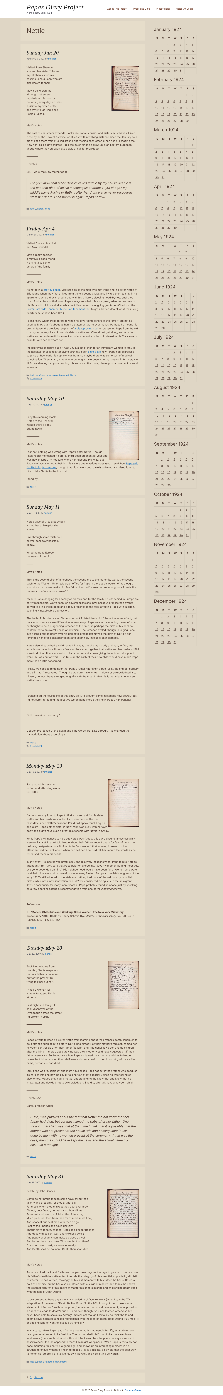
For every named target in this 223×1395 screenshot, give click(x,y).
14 (162, 57)
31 (181, 70)
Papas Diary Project (55, 7)
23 (175, 64)
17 (181, 57)
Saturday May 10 (45, 399)
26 (193, 64)
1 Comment (36, 378)
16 (174, 57)
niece (47, 208)
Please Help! (163, 8)
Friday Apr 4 (41, 229)
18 (187, 57)
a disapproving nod (86, 328)
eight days (94, 351)
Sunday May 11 (43, 507)
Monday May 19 (44, 766)
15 (168, 57)
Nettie (40, 208)
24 (181, 64)
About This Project (117, 8)
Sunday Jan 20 (43, 53)
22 (168, 64)
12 (193, 51)
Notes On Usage (184, 8)
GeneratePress (133, 1390)
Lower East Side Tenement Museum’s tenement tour (58, 309)
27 (156, 70)
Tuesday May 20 (44, 948)
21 (162, 64)
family (33, 208)
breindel (34, 375)
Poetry (63, 1361)
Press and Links (141, 8)
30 (175, 70)
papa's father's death (48, 1361)
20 (157, 64)
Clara (42, 375)
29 (169, 70)
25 (187, 64)
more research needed (57, 375)
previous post (52, 289)
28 (162, 70)
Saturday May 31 (45, 1176)
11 (187, 51)
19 (193, 57)
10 (181, 51)
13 (156, 57)
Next (38, 1377)
